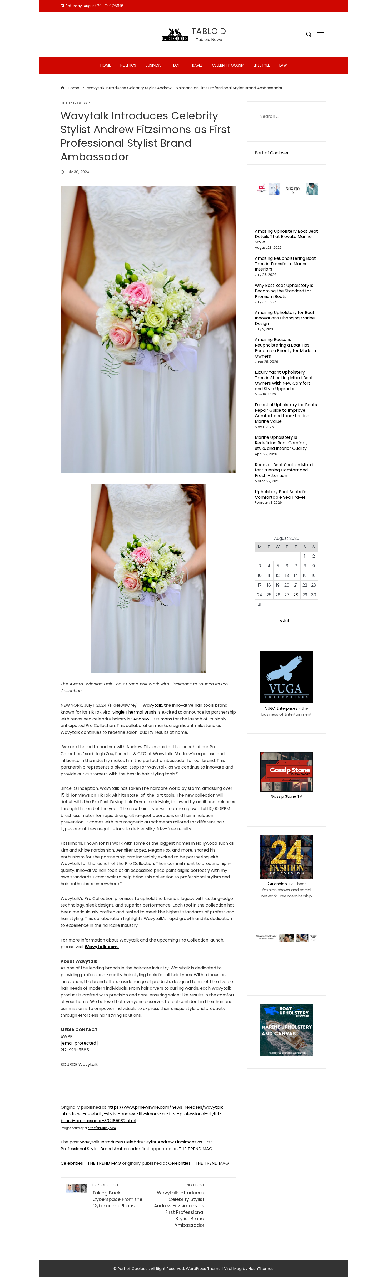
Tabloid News (209, 39)
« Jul (284, 621)
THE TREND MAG (195, 1149)
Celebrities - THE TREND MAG (91, 1163)
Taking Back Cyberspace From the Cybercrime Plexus (117, 1196)
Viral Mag (233, 1268)
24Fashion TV (280, 884)
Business (153, 65)
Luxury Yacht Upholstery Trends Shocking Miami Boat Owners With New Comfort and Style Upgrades (284, 380)
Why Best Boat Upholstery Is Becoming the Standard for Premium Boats (284, 290)
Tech (175, 65)
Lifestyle (262, 65)
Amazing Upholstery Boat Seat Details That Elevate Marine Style (286, 236)
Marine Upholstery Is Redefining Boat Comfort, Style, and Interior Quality (281, 442)
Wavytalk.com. (102, 947)
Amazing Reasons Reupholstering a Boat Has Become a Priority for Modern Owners (285, 348)
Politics (128, 65)
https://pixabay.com (102, 1128)
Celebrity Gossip (228, 65)
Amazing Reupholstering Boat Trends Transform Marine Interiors (285, 263)
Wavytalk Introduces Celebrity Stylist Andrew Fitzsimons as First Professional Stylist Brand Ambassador (179, 1205)
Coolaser (279, 153)
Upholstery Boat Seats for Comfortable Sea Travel (281, 494)
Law (283, 65)
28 (295, 595)
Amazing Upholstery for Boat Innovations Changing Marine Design (285, 318)
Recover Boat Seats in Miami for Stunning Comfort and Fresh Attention (284, 470)
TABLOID (208, 31)
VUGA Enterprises (281, 708)
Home (105, 65)
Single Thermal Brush (134, 712)
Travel (196, 65)
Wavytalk (152, 705)
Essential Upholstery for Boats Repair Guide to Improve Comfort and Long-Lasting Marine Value (286, 413)
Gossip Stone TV (286, 796)
